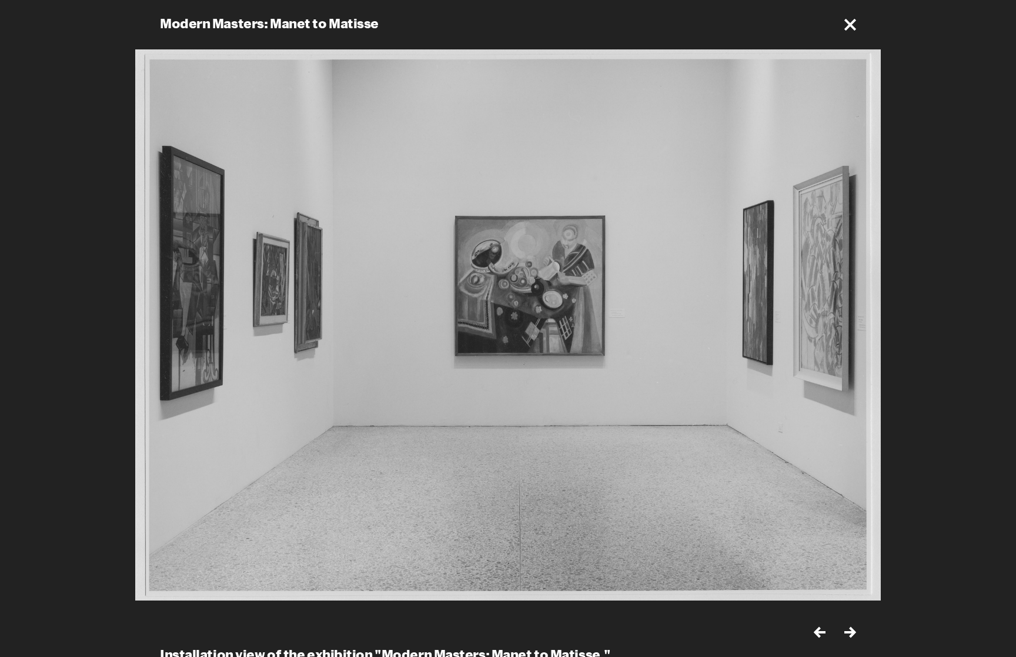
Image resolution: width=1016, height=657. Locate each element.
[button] (850, 24)
